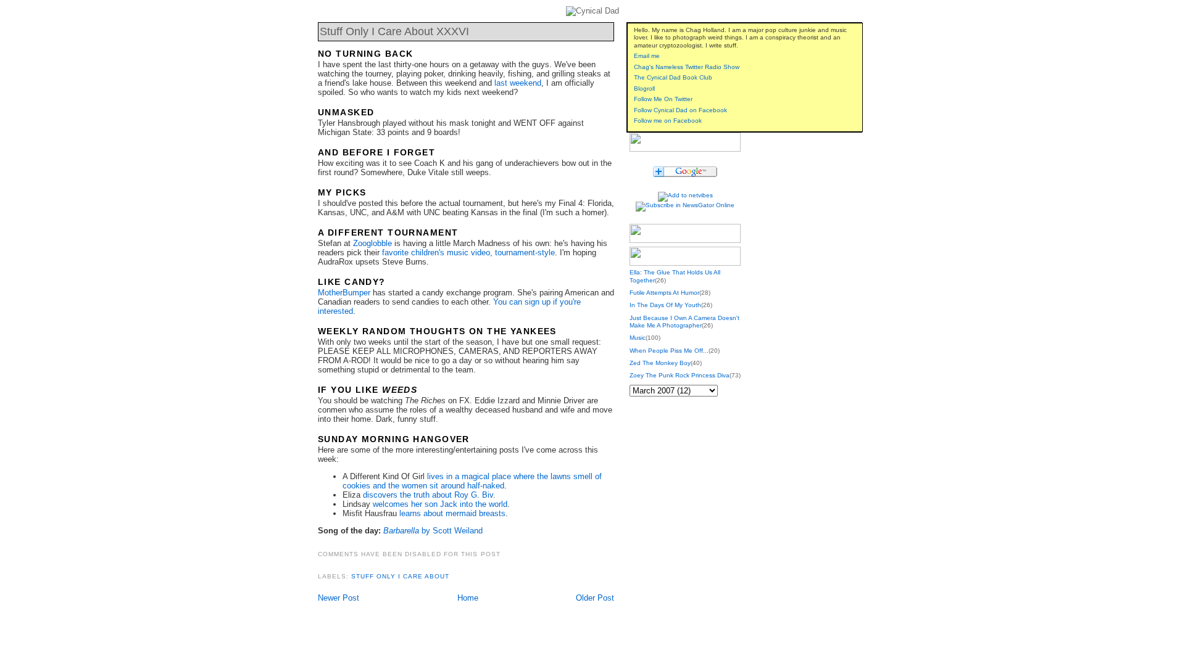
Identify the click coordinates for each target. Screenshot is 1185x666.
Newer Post (338, 597)
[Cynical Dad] (685, 161)
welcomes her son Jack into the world (440, 504)
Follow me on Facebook (668, 120)
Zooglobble (372, 243)
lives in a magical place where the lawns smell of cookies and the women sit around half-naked (472, 481)
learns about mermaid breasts (452, 513)
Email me (647, 55)
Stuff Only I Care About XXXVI (394, 31)
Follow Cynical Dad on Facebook (680, 110)
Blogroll (644, 88)
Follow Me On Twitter (663, 99)
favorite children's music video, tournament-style (468, 252)
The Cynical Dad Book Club (673, 77)
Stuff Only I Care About (400, 576)
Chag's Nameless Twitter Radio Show (686, 67)
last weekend (517, 83)
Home (467, 597)
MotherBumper (344, 292)
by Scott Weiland (433, 530)
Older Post (595, 597)
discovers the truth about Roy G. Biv (428, 495)
